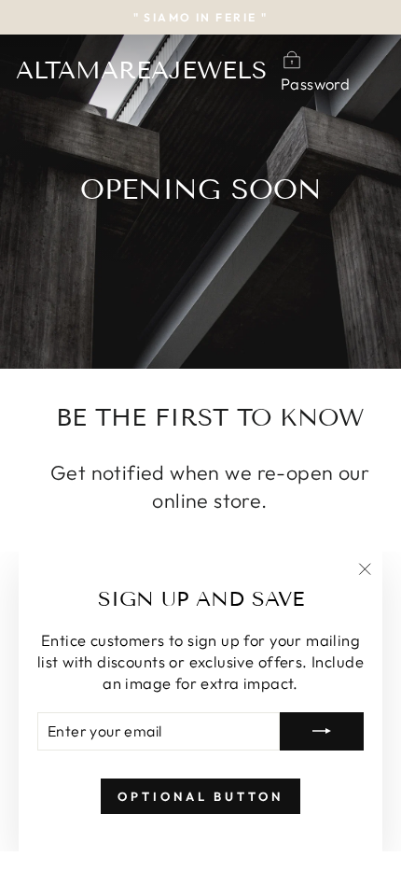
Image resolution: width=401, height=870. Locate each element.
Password (315, 83)
